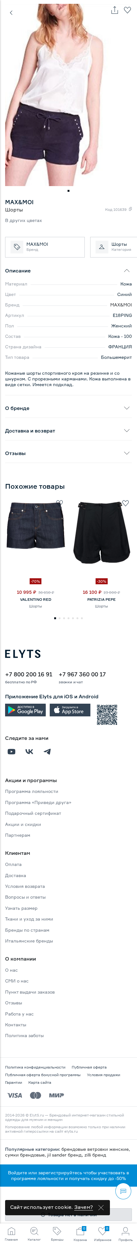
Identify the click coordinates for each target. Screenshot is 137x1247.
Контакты (15, 1024)
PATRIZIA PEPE (101, 599)
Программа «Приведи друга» (38, 802)
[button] (68, 191)
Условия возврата (25, 886)
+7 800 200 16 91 (28, 674)
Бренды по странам (27, 930)
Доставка (15, 875)
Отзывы (13, 1002)
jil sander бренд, (65, 1154)
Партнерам (17, 835)
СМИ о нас (17, 980)
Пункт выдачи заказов (30, 992)
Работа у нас (19, 1013)
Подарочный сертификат (33, 813)
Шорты (35, 606)
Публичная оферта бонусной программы (43, 1074)
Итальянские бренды (29, 940)
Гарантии (13, 1082)
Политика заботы (24, 1035)
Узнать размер (21, 908)
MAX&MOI (121, 304)
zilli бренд (95, 1154)
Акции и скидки (23, 824)
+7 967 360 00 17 (82, 674)
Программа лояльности (31, 791)
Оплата (13, 864)
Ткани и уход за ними (29, 919)
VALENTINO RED (35, 599)
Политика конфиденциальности (35, 1067)
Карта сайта (39, 1082)
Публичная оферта (89, 1067)
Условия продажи (103, 1074)
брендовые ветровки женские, (95, 1149)
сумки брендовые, (26, 1154)
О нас (11, 970)
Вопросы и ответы (25, 897)
